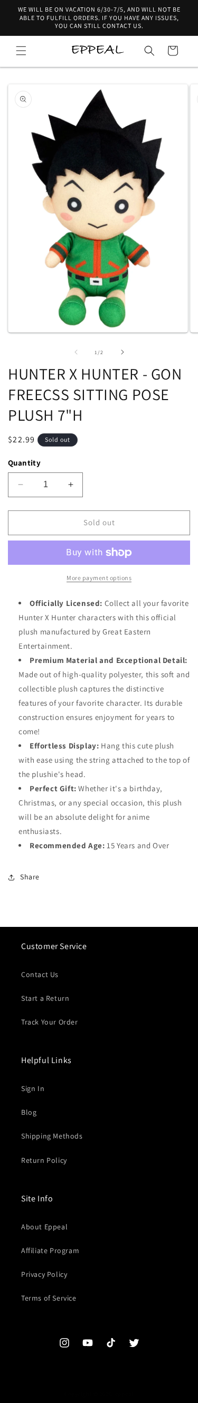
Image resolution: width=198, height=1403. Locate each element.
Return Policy (44, 1160)
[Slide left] (76, 352)
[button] (21, 50)
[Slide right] (122, 352)
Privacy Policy (44, 1274)
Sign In (32, 1088)
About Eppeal (44, 1226)
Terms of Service (49, 1298)
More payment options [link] (99, 578)
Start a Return (45, 998)
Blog (28, 1112)
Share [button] (30, 876)
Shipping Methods (52, 1136)
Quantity (24, 463)
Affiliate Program (50, 1250)
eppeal (124, 1394)
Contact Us (40, 974)
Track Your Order (49, 1022)
